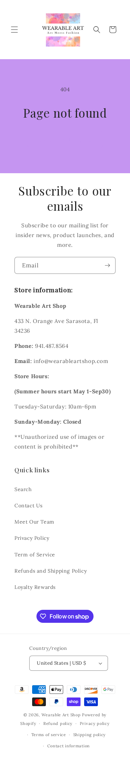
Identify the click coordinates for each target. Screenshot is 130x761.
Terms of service (48, 734)
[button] (14, 30)
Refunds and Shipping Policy (50, 571)
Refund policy (58, 723)
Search (23, 489)
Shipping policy (89, 734)
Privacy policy (95, 723)
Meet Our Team (34, 522)
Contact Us (28, 505)
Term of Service (34, 554)
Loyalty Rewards (35, 587)
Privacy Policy (31, 538)
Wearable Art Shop (61, 714)
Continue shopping (65, 139)
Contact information (68, 745)
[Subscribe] (107, 265)
